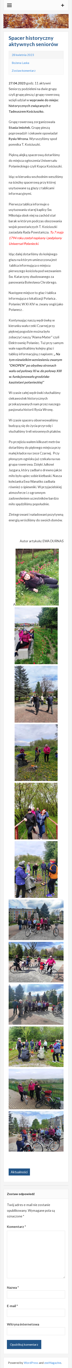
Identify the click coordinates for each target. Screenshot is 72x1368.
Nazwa (13, 1287)
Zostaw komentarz (24, 70)
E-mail (12, 1306)
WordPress (31, 1362)
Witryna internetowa (23, 1324)
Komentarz (16, 1227)
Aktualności (19, 1172)
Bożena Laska (20, 62)
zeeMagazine (52, 1362)
